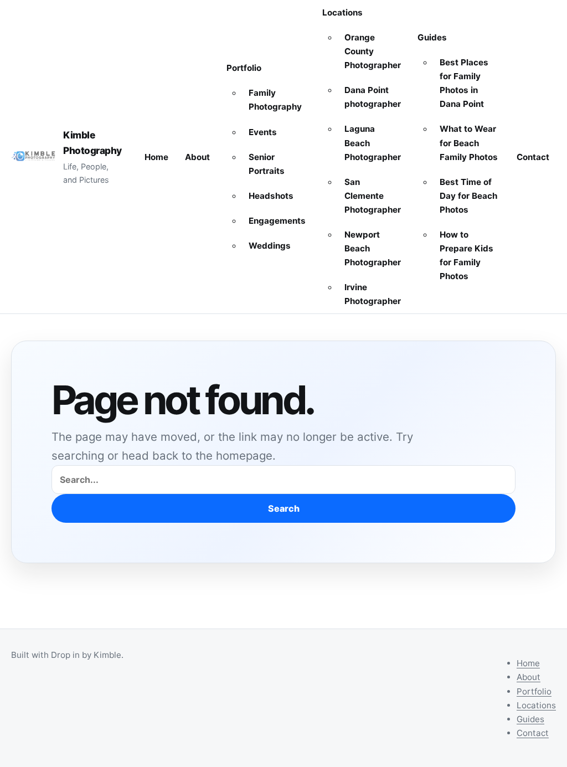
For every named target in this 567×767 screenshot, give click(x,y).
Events (263, 132)
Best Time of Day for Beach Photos (468, 196)
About (197, 157)
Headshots (271, 196)
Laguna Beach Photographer (372, 142)
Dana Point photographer (372, 97)
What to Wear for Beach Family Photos (469, 142)
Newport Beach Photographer (372, 248)
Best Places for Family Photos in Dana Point (464, 83)
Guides (432, 37)
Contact (533, 157)
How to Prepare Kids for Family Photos (466, 255)
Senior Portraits (267, 164)
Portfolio (243, 68)
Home (156, 157)
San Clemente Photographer (372, 196)
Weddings (270, 245)
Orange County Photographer (372, 51)
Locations (342, 12)
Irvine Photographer (372, 294)
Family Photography (275, 99)
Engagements (277, 220)
